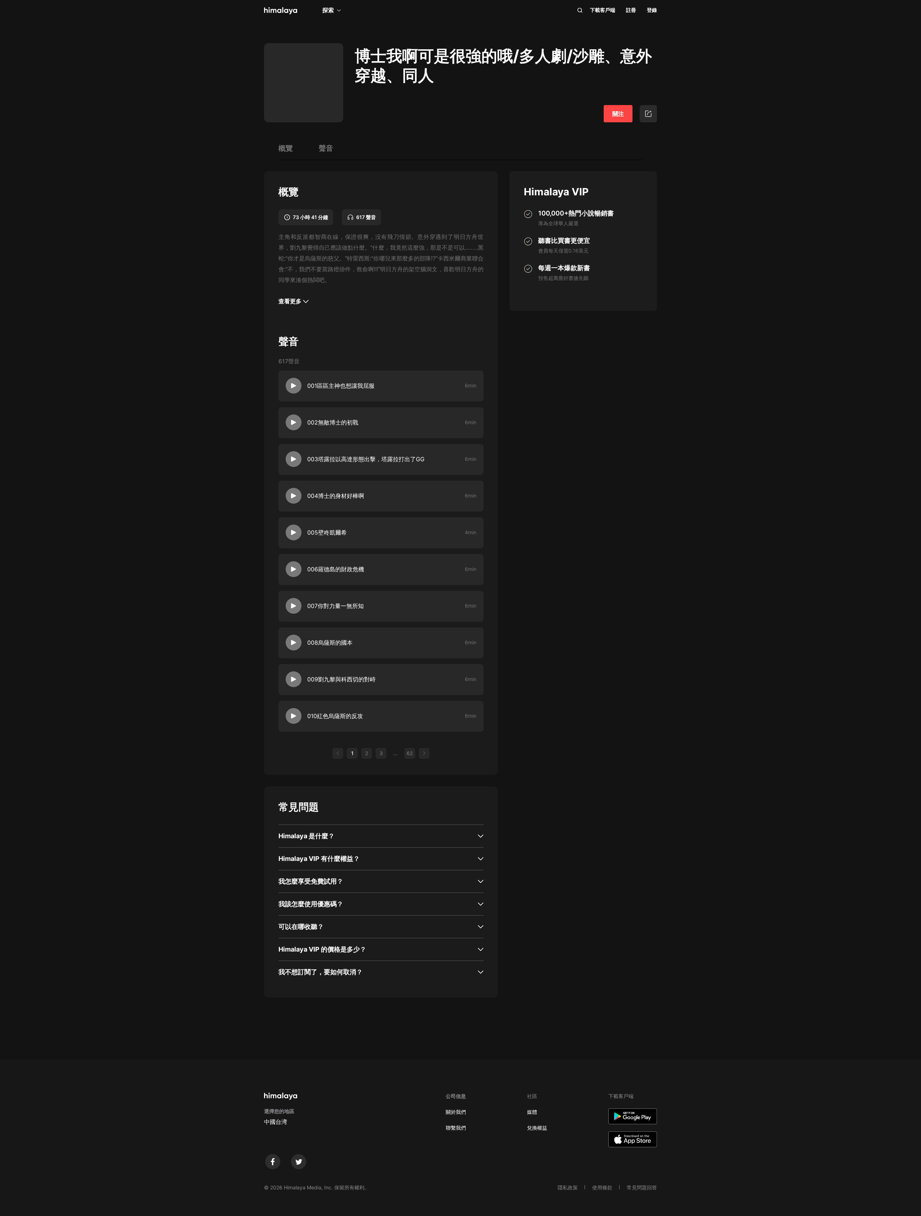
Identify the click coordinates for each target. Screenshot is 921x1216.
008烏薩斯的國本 (330, 642)
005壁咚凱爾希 (327, 532)
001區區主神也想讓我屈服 (341, 385)
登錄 (652, 10)
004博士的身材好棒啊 (335, 495)
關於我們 (456, 1112)
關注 (618, 113)
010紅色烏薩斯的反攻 (335, 716)
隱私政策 (568, 1187)
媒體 (532, 1112)
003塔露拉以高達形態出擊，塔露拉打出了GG (366, 459)
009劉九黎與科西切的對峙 (341, 679)
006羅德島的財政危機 (335, 569)
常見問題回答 (642, 1187)
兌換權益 (537, 1128)
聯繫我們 (456, 1128)
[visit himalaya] (280, 10)
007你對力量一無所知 (335, 605)
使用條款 (602, 1187)
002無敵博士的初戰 (332, 422)
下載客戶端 (602, 10)
